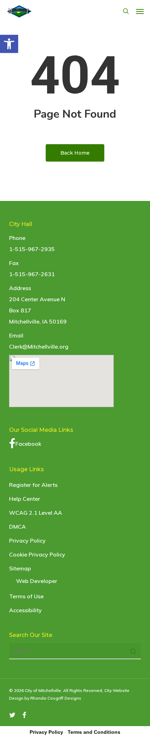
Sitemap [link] (20, 568)
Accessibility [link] (25, 610)
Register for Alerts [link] (33, 484)
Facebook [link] (28, 443)
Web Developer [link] (36, 580)
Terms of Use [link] (26, 596)
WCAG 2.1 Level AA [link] (35, 512)
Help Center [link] (24, 498)
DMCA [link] (17, 526)
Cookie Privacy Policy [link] (37, 554)
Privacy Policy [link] (27, 540)
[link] (9, 44)
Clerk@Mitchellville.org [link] (38, 346)
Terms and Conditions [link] (94, 732)
